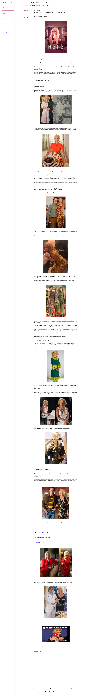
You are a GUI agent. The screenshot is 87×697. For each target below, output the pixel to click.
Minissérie (25, 18)
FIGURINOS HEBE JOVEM (42, 532)
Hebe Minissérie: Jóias (40, 542)
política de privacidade (71, 688)
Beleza (52, 5)
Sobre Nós (4, 30)
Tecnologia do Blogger (51, 691)
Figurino (29, 5)
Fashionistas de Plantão (39, 3)
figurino (24, 16)
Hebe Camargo (26, 17)
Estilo (56, 5)
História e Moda (46, 5)
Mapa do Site (4, 32)
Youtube (27, 681)
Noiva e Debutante (36, 5)
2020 (24, 14)
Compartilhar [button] (25, 10)
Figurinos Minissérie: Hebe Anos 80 (43, 537)
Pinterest (27, 680)
